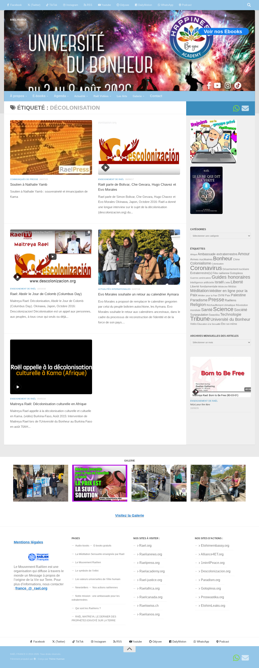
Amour (244, 254)
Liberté (237, 282)
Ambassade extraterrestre (217, 254)
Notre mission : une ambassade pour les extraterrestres (96, 598)
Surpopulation (199, 314)
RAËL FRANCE (18, 19)
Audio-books (82, 545)
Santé (206, 309)
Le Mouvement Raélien (88, 562)
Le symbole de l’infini (87, 570)
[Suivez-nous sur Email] (245, 108)
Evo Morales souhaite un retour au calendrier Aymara (138, 294)
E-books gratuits (102, 545)
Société (240, 310)
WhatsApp (166, 4)
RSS (89, 4)
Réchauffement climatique (221, 305)
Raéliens (230, 300)
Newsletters (81, 587)
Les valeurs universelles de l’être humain (97, 579)
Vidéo (193, 324)
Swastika (214, 314)
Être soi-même (229, 324)
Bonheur (222, 258)
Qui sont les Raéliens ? (88, 608)
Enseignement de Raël (111, 179)
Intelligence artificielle (202, 282)
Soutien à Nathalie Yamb (28, 184)
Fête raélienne (221, 273)
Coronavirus (206, 268)
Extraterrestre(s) (201, 273)
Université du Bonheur (230, 319)
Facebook (16, 4)
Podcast (186, 4)
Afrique (193, 254)
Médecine (223, 286)
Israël (219, 282)
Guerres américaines (200, 278)
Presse (216, 299)
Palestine (238, 295)
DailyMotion (144, 4)
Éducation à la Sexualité (209, 324)
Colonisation (218, 264)
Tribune (200, 318)
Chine (236, 259)
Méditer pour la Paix (207, 295)
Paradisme (199, 300)
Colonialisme (200, 263)
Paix (227, 295)
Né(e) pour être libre (200, 404)
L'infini (227, 282)
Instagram (72, 4)
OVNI (221, 295)
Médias (232, 286)
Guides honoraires (231, 277)
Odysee (124, 4)
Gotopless (236, 273)
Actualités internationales (114, 289)
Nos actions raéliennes (105, 587)
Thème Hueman (57, 659)
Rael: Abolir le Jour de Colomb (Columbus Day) (46, 294)
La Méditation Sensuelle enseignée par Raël (99, 554)
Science (223, 309)
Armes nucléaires (201, 259)
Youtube (106, 4)
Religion (198, 304)
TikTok (53, 4)
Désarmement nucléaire (236, 269)
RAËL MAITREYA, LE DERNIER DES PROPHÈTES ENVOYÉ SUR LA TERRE (94, 618)
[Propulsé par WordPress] (35, 659)
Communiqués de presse (24, 179)
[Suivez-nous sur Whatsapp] (236, 108)
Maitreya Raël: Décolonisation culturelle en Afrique (48, 404)
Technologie (230, 314)
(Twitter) (35, 4)
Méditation (199, 290)
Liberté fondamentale (204, 286)
